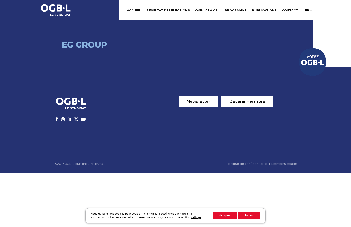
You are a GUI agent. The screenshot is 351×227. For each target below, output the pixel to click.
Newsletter (198, 101)
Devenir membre (247, 101)
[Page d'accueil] (55, 10)
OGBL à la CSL (207, 10)
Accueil (134, 10)
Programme (236, 10)
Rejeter (249, 215)
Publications (264, 10)
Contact (290, 10)
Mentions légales (284, 164)
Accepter (225, 215)
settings (196, 217)
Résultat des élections (168, 10)
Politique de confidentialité (246, 164)
